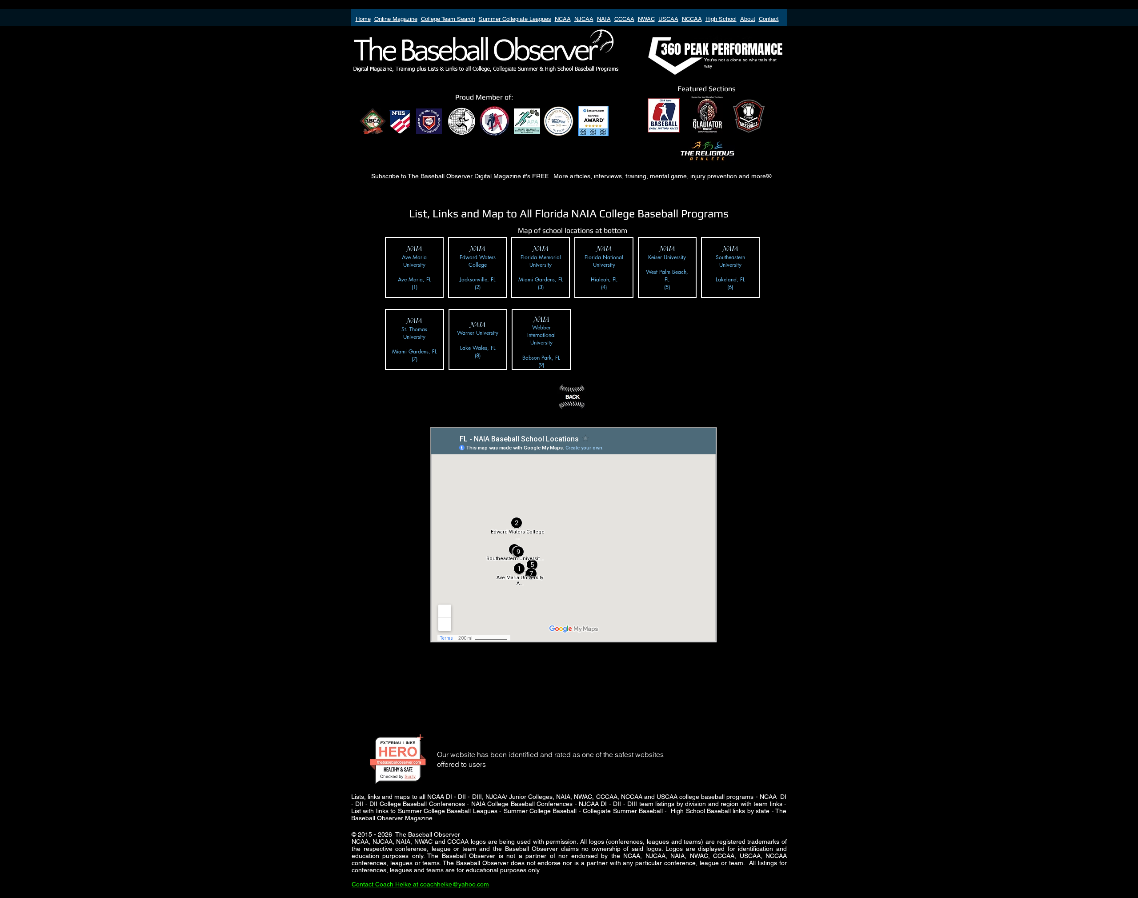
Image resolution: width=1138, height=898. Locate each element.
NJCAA (583, 19)
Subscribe (385, 176)
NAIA (604, 19)
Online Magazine (395, 19)
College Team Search (448, 19)
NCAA (563, 19)
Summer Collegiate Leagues (515, 19)
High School (721, 19)
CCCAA (624, 19)
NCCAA (692, 19)
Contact (769, 19)
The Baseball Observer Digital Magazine (464, 176)
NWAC (646, 19)
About (747, 19)
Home (363, 19)
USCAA (668, 19)
